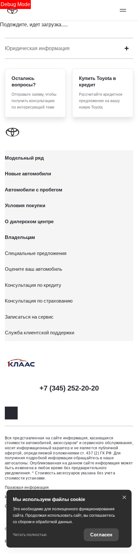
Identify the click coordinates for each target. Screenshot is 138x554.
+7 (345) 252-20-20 (69, 388)
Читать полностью (30, 534)
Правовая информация (27, 487)
